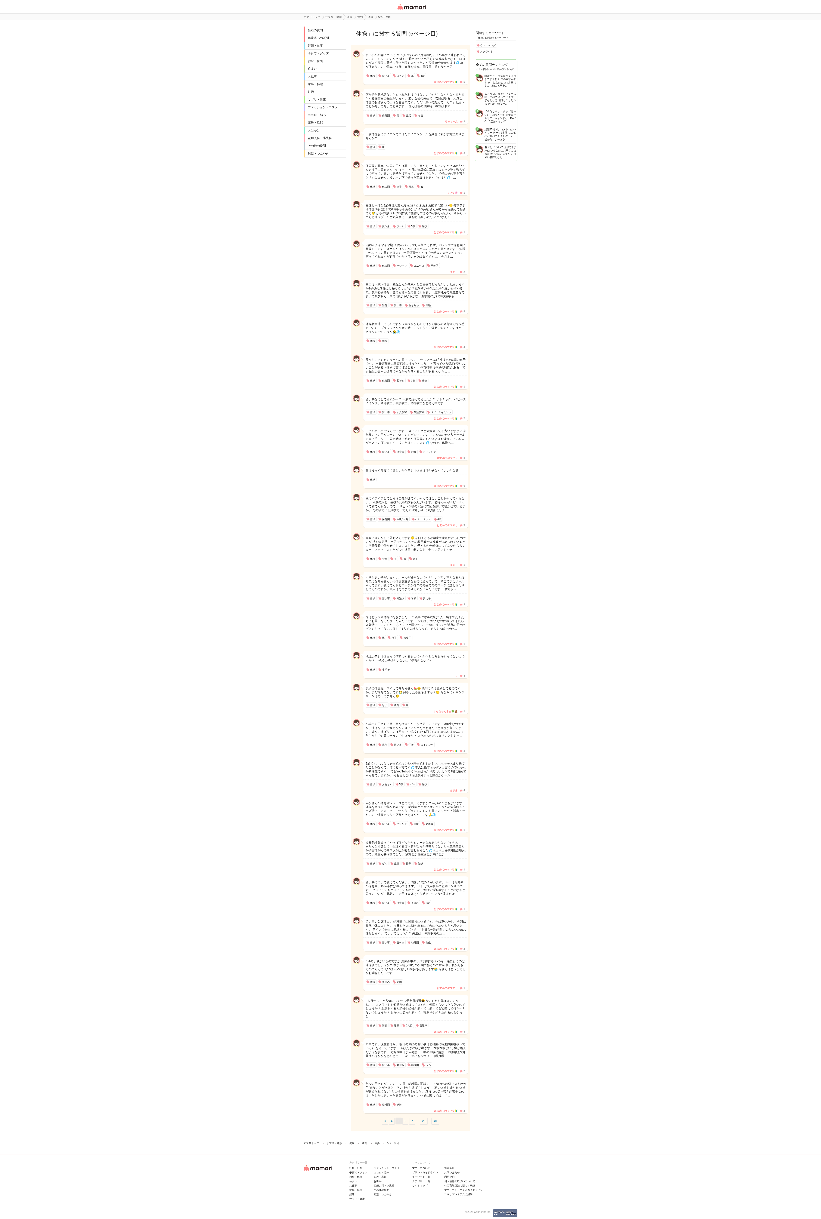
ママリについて (421, 1168)
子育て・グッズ (318, 53)
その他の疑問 (317, 145)
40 (435, 1121)
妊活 (311, 92)
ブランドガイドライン (425, 1172)
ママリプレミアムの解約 (458, 1194)
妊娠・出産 (315, 45)
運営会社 (449, 1168)
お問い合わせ (452, 1172)
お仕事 (312, 76)
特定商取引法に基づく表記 (459, 1185)
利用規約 (449, 1176)
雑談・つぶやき (318, 153)
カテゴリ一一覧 (421, 1181)
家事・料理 (315, 84)
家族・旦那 (315, 122)
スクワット (486, 51)
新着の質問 (315, 30)
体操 (361, 33)
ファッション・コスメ (323, 107)
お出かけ (314, 130)
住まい (312, 68)
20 (423, 1121)
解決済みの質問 (318, 38)
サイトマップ (420, 1185)
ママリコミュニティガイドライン (463, 1190)
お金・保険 (315, 61)
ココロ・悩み (317, 115)
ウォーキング (488, 45)
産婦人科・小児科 (320, 138)
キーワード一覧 (421, 1176)
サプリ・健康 (317, 99)
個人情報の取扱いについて (459, 1181)
